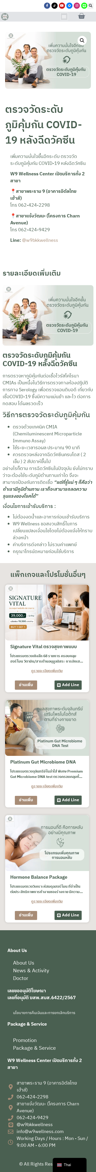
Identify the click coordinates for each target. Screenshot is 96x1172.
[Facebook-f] (47, 6)
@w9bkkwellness (40, 240)
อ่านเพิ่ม (26, 685)
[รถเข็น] (81, 16)
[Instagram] (77, 6)
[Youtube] (62, 6)
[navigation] (70, 1165)
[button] (90, 6)
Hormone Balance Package (38, 877)
